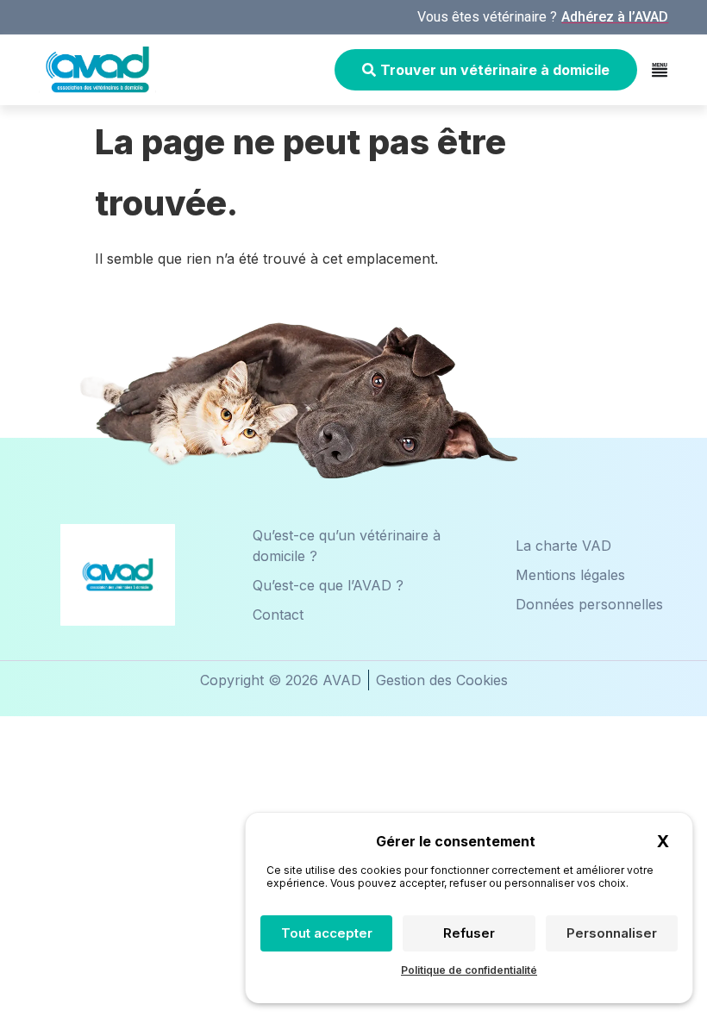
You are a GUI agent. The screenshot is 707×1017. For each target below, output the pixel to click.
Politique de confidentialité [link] (469, 970)
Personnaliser (611, 933)
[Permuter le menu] (659, 69)
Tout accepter (326, 933)
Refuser (469, 933)
